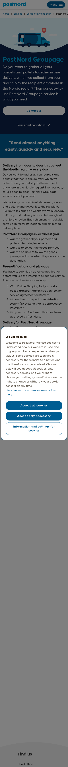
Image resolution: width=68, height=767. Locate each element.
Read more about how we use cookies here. (31, 392)
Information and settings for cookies (34, 428)
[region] (34, 384)
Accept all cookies (34, 405)
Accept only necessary (34, 416)
